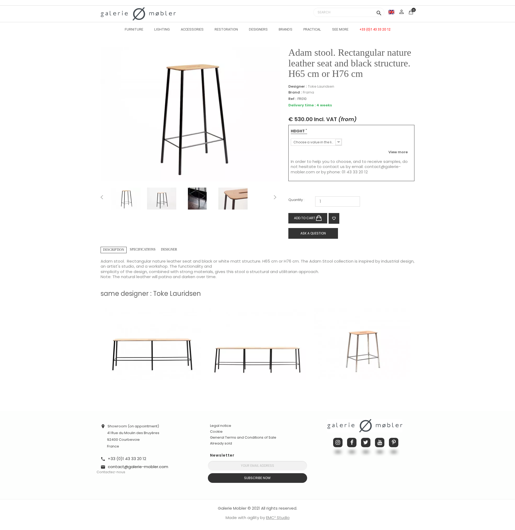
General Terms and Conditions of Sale (243, 437)
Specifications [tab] (143, 249)
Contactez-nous (111, 472)
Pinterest (393, 442)
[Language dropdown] (391, 12)
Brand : (294, 92)
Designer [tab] (169, 249)
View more (398, 152)
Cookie (216, 431)
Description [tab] (113, 250)
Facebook (351, 442)
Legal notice (220, 425)
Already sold (221, 443)
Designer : (297, 86)
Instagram (338, 442)
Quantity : (296, 200)
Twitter (365, 442)
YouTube (379, 442)
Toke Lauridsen (321, 86)
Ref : (292, 99)
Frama (308, 92)
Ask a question (313, 233)
